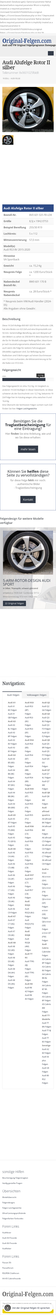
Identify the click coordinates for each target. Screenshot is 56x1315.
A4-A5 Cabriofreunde (11, 1278)
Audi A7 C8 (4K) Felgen (11, 935)
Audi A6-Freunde (9, 1243)
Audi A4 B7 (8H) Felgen (11, 785)
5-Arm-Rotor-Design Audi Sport (26, 582)
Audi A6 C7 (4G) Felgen (11, 890)
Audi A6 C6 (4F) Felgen (11, 879)
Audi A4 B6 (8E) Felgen (11, 774)
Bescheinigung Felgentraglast (15, 1178)
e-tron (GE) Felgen (45, 914)
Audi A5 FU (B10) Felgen (12, 841)
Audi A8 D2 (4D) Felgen (11, 950)
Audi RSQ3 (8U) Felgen (29, 912)
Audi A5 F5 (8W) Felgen (11, 830)
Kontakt (28, 499)
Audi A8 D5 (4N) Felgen (11, 984)
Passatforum (7, 1268)
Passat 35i (6, 1262)
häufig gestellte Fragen (12, 1183)
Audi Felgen (13, 694)
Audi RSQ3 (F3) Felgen (29, 924)
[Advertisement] (28, 176)
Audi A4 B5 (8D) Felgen (11, 762)
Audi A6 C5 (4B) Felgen (11, 867)
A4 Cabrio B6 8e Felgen (46, 978)
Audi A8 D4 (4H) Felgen (11, 972)
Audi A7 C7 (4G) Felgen (11, 924)
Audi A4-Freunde (9, 1238)
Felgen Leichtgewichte (26, 408)
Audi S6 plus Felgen (45, 1060)
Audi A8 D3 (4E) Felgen (11, 961)
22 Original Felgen (14, 603)
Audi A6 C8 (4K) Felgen (11, 901)
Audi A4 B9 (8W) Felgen (11, 807)
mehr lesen (28, 449)
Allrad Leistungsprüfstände (14, 1213)
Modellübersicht (9, 1197)
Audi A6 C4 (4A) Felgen (11, 856)
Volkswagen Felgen (36, 694)
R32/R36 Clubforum (10, 1273)
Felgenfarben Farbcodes (12, 1218)
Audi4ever (6, 1232)
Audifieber (6, 1248)
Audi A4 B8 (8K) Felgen (11, 796)
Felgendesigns (8, 1202)
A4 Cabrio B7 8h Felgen (46, 989)
